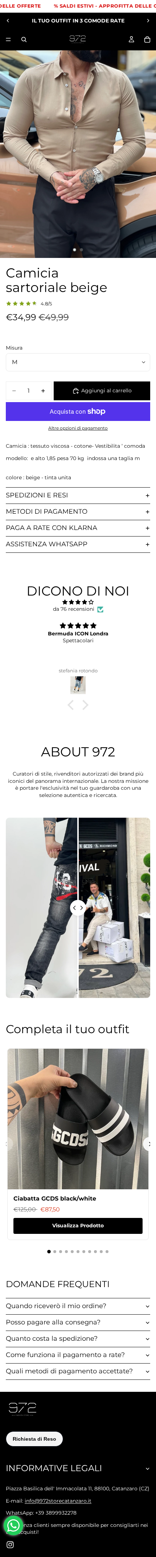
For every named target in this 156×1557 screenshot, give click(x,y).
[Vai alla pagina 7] (83, 1251)
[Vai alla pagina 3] (60, 1251)
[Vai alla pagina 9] (95, 1251)
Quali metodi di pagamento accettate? (69, 1371)
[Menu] (8, 39)
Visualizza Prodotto (78, 1225)
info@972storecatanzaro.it (58, 1501)
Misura (14, 348)
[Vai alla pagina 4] (66, 1251)
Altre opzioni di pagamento (78, 428)
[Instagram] (10, 1544)
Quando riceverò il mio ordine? (56, 1306)
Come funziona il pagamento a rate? (65, 1355)
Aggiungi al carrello (106, 390)
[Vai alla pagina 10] (101, 1251)
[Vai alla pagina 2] (54, 1251)
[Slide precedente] (8, 21)
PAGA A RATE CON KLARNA (51, 528)
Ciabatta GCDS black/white (54, 1198)
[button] (72, 705)
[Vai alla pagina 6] (78, 1251)
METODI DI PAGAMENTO (46, 511)
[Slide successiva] (148, 21)
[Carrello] (147, 39)
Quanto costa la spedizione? (52, 1339)
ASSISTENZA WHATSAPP (46, 544)
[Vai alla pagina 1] (49, 1251)
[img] (78, 602)
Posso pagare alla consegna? (53, 1322)
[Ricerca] (24, 39)
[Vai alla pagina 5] (72, 1251)
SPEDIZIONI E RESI (37, 495)
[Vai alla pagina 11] (107, 1251)
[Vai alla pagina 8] (89, 1251)
